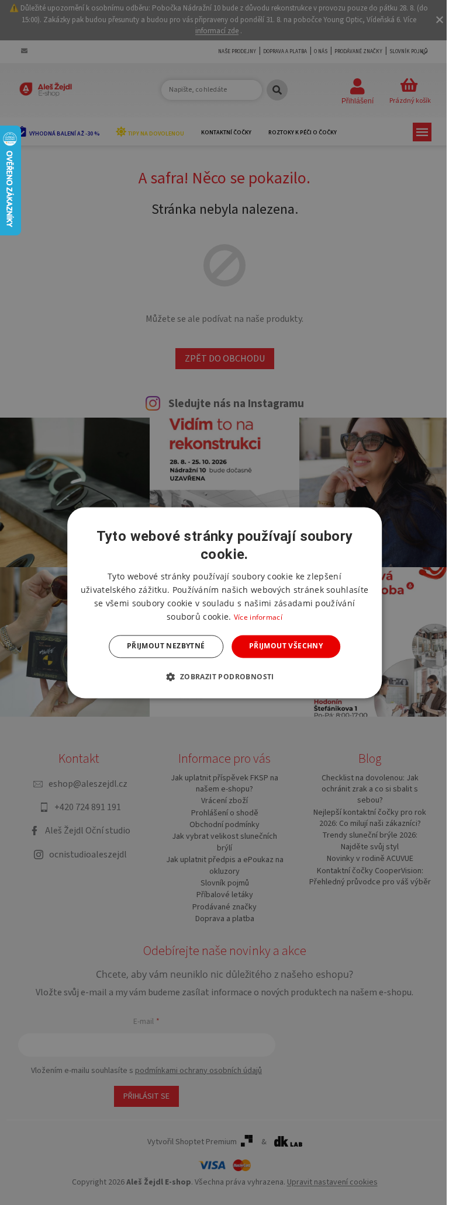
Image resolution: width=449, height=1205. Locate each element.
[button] (224, 676)
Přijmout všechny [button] (286, 646)
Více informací (258, 618)
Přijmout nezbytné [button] (166, 646)
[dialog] (224, 602)
